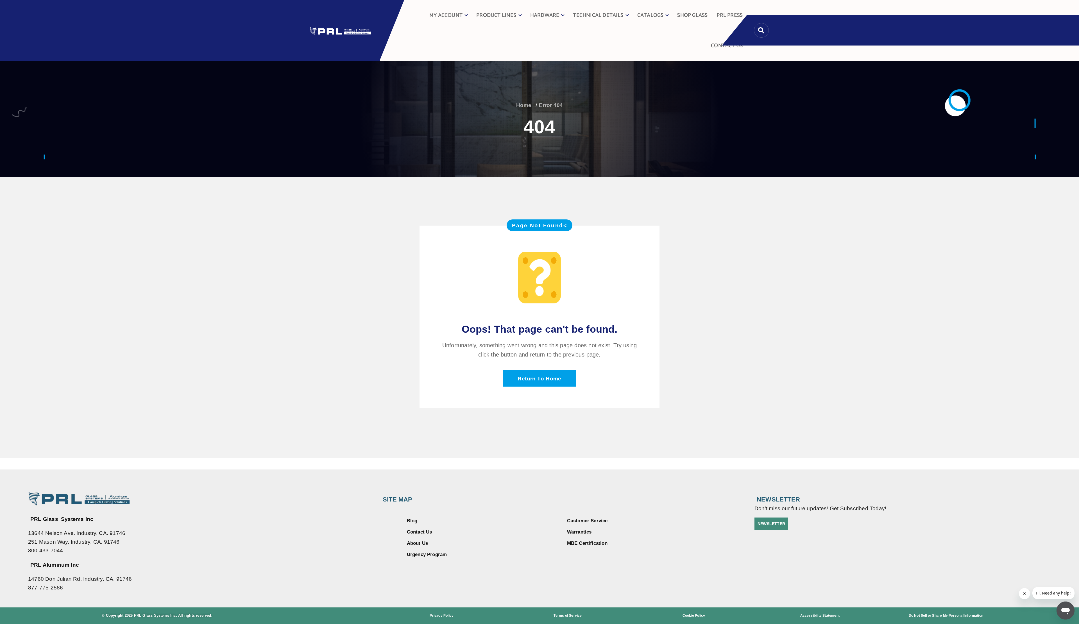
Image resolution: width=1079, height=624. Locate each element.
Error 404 (551, 105)
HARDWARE (544, 15)
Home (524, 105)
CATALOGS (650, 15)
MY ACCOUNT (446, 15)
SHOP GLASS (692, 15)
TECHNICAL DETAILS (598, 15)
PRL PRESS (730, 15)
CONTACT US (727, 45)
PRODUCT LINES (496, 15)
